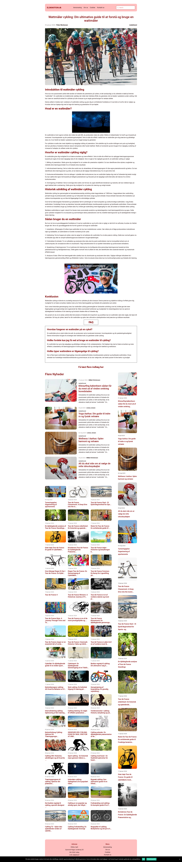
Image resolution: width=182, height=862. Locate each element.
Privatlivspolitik (151, 859)
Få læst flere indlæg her (91, 367)
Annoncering (77, 7)
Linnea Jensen (90, 408)
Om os (86, 7)
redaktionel (133, 25)
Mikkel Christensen (94, 380)
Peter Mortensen (62, 25)
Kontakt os (100, 7)
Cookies (92, 7)
